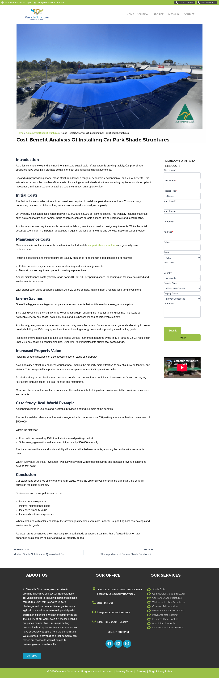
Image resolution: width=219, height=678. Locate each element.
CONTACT (189, 14)
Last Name (170, 180)
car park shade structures (102, 245)
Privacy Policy (164, 671)
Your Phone (170, 211)
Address (168, 232)
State (166, 252)
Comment (169, 303)
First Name (170, 170)
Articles (107, 671)
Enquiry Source (171, 283)
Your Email (169, 201)
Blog (151, 671)
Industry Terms (124, 671)
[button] (143, 14)
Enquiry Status (171, 293)
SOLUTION (142, 14)
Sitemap (142, 671)
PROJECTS (159, 14)
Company (168, 221)
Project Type (170, 191)
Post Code (169, 262)
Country (168, 273)
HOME (130, 14)
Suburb (167, 242)
